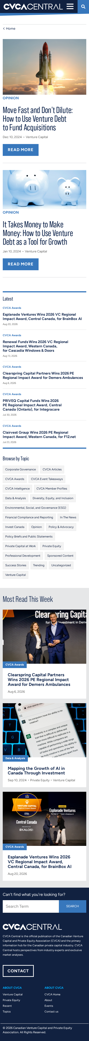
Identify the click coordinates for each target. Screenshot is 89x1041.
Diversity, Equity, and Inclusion (53, 498)
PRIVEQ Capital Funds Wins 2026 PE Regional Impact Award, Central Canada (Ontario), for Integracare (32, 405)
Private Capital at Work (20, 546)
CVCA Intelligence (17, 488)
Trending (38, 565)
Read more (21, 149)
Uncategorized (61, 565)
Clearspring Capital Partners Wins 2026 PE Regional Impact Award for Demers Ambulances (43, 375)
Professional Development (22, 555)
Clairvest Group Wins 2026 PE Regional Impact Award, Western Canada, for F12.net (39, 434)
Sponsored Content (60, 555)
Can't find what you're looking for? (34, 894)
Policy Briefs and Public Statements (28, 536)
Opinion (11, 98)
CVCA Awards (12, 307)
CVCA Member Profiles (52, 488)
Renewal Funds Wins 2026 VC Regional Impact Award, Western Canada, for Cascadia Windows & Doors (35, 346)
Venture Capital (37, 137)
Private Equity (51, 546)
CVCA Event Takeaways (47, 479)
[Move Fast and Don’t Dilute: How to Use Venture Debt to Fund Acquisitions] (44, 67)
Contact (18, 970)
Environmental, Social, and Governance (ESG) (35, 507)
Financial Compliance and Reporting (29, 517)
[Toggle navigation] (69, 6)
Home (10, 28)
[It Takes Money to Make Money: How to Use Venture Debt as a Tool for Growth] (44, 189)
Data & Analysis (15, 498)
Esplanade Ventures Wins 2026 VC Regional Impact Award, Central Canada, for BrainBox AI (42, 316)
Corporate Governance (20, 469)
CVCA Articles (52, 469)
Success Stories (15, 565)
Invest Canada (14, 527)
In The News (68, 517)
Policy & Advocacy (61, 527)
